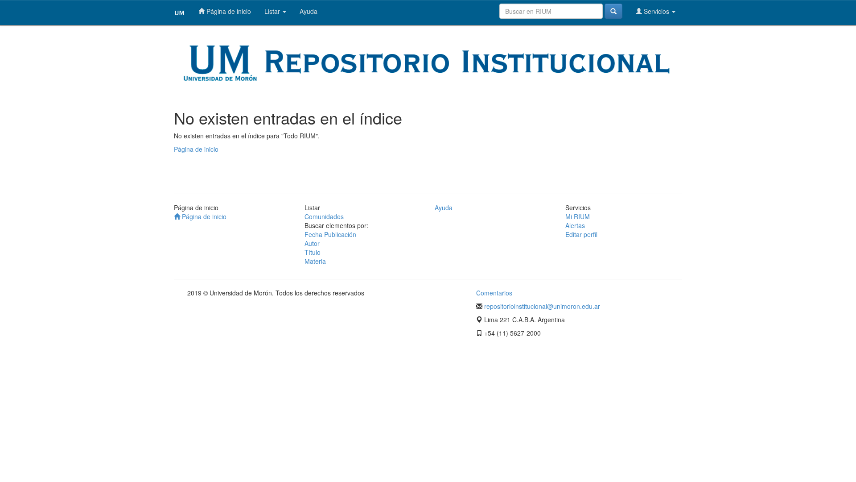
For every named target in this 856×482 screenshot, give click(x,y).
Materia (315, 261)
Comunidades (324, 216)
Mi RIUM (577, 216)
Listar (273, 11)
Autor (312, 243)
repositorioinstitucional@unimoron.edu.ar (542, 306)
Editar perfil (581, 234)
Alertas (575, 225)
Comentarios (494, 292)
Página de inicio (228, 11)
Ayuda (308, 11)
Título (313, 252)
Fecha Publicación (330, 234)
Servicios (656, 11)
